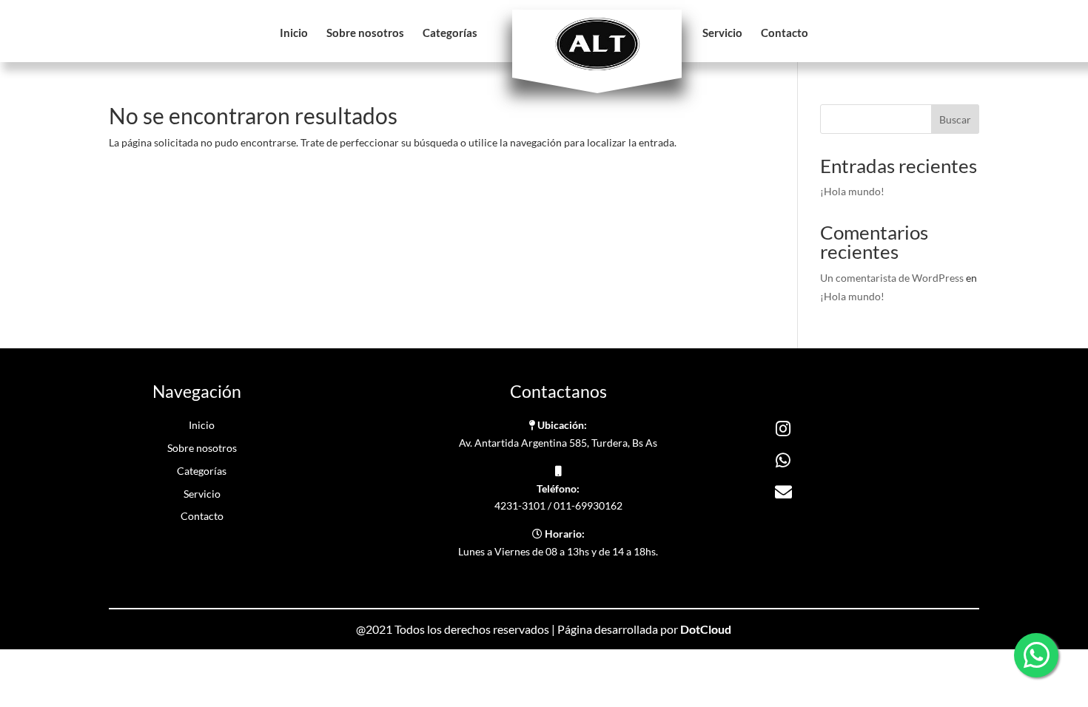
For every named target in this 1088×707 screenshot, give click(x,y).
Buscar (955, 119)
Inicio (294, 33)
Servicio (722, 33)
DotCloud (705, 629)
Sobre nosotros (365, 33)
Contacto (784, 33)
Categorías (450, 33)
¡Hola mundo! (852, 191)
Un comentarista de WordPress (892, 277)
